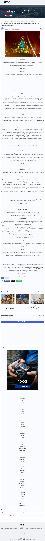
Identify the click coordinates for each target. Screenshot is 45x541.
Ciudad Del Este (22, 404)
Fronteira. (22, 444)
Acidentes (22, 396)
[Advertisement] (22, 336)
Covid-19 (22, 409)
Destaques (11, 21)
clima (22, 405)
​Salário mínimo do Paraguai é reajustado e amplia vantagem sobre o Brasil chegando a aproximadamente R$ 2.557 (8, 307)
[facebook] (20, 533)
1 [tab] (20, 18)
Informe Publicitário (22, 450)
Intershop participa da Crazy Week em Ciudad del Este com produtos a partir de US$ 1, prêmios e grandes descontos (22, 306)
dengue (22, 415)
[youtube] (22, 533)
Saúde (22, 485)
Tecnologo (23, 496)
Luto (22, 455)
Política (22, 477)
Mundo (22, 461)
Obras (22, 468)
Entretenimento (22, 433)
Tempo (22, 498)
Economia (22, 422)
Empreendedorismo (22, 428)
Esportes (22, 435)
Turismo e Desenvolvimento (23, 501)
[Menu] (1, 2)
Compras (22, 407)
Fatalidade (22, 439)
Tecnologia (22, 494)
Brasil (22, 400)
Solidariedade (22, 492)
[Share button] (23, 281)
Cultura (22, 411)
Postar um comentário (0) (22, 321)
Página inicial (6, 21)
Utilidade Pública (22, 503)
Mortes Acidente (23, 457)
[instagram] (24, 533)
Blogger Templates (17, 539)
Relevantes (22, 479)
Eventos (22, 437)
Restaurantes (22, 481)
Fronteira (22, 442)
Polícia (22, 476)
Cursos (22, 413)
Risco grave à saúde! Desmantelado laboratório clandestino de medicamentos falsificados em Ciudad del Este (37, 307)
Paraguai (22, 472)
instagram (12, 515)
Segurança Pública (22, 487)
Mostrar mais (40, 291)
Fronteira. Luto (22, 446)
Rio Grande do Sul (22, 483)
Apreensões (22, 398)
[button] (44, 2)
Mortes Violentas (22, 459)
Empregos (22, 431)
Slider (22, 490)
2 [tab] (22, 18)
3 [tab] (24, 18)
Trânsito (22, 500)
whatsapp (34, 512)
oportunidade (22, 470)
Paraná (22, 474)
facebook (12, 512)
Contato (23, 538)
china (23, 402)
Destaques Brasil (22, 420)
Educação (22, 424)
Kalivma (34, 539)
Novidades (22, 466)
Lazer (23, 453)
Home (21, 538)
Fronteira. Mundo (22, 448)
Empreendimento (22, 429)
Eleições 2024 (22, 426)
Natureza (22, 463)
